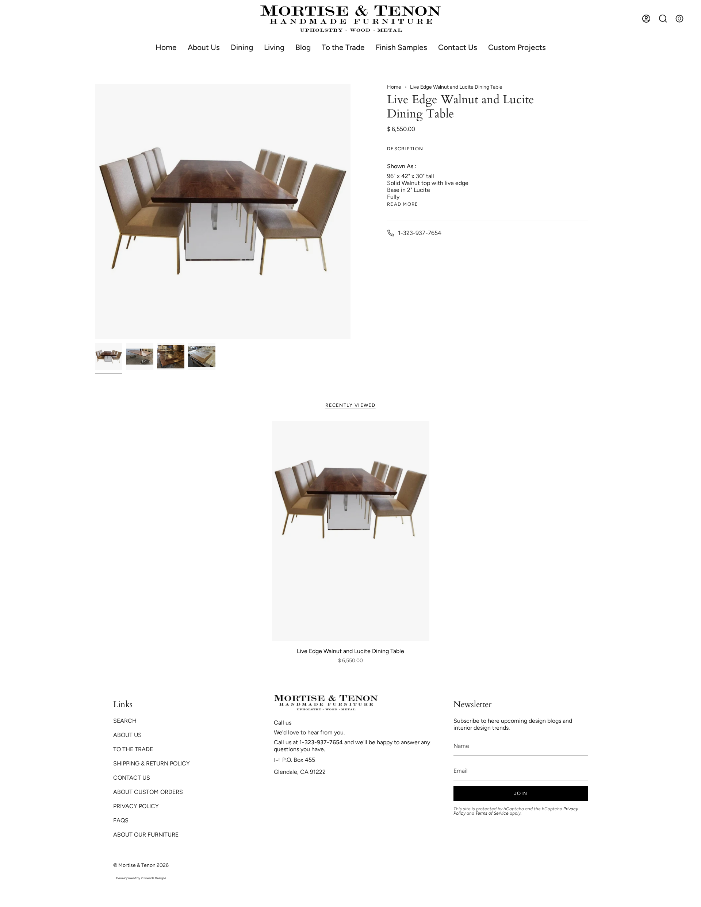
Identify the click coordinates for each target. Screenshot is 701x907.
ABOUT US (127, 735)
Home (394, 87)
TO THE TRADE (133, 749)
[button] (241, 47)
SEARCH (125, 720)
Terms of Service (492, 813)
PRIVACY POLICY (136, 806)
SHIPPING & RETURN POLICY (151, 763)
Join (520, 793)
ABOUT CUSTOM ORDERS (148, 791)
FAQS (121, 820)
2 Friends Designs (153, 878)
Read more (402, 204)
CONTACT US (131, 777)
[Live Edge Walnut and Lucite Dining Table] (350, 531)
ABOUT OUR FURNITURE (146, 834)
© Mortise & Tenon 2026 (141, 865)
